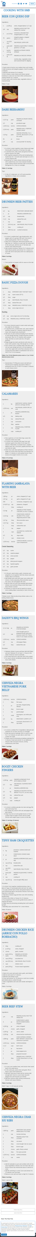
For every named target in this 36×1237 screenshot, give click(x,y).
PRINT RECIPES (18, 1210)
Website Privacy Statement (21, 1225)
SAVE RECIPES (18, 1213)
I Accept (4, 1234)
